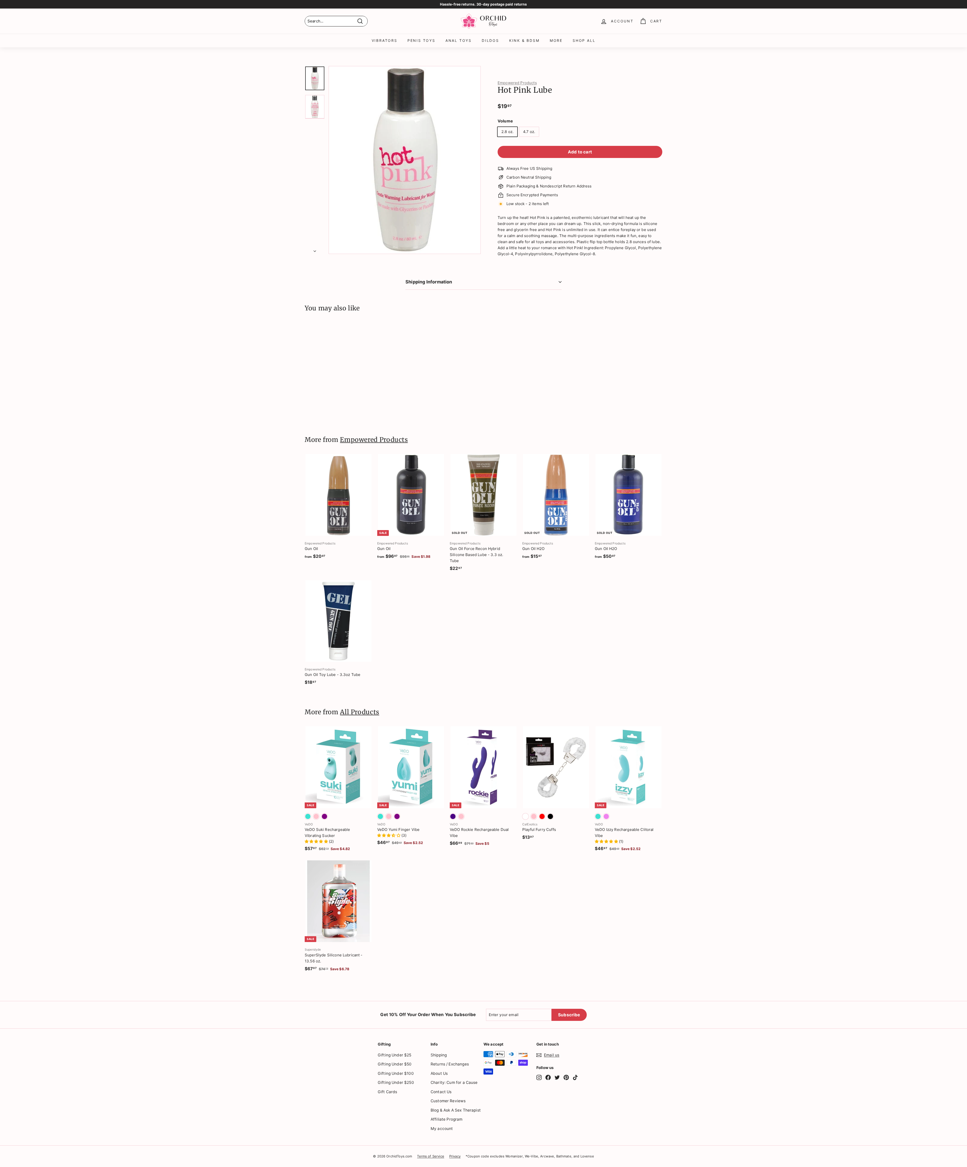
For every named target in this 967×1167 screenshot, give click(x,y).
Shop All (584, 40)
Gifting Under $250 (396, 1082)
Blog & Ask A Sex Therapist (456, 1110)
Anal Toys (458, 40)
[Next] (315, 249)
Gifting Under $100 (396, 1073)
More (556, 40)
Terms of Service (430, 1156)
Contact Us (441, 1091)
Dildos (490, 40)
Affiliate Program (447, 1119)
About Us (439, 1073)
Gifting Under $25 (394, 1055)
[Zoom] (404, 160)
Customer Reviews (448, 1100)
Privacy (455, 1156)
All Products (359, 712)
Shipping (439, 1055)
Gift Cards (387, 1091)
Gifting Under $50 (395, 1064)
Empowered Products (517, 82)
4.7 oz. (529, 131)
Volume (505, 120)
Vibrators (384, 40)
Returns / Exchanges (450, 1064)
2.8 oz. (507, 131)
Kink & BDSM (524, 40)
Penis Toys (421, 40)
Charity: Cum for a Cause (454, 1082)
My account (442, 1128)
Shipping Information (428, 281)
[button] (317, 841)
